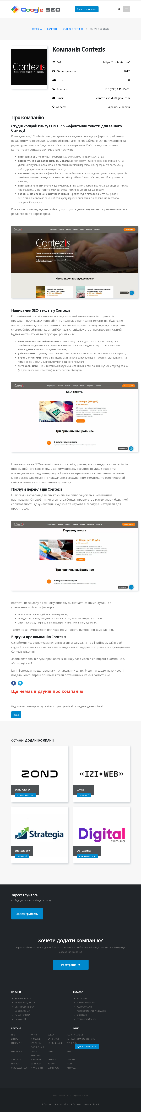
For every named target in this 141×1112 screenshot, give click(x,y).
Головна (37, 29)
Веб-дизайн (82, 1015)
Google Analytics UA (25, 1002)
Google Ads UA (22, 1010)
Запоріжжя (53, 1039)
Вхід (16, 715)
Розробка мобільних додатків (91, 1011)
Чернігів (52, 1059)
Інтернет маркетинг (86, 1003)
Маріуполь (16, 1051)
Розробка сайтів (84, 1007)
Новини (16, 992)
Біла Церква (53, 1068)
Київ (13, 1035)
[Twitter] (20, 683)
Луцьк (69, 1064)
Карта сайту (62, 1104)
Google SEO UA (22, 1015)
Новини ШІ (20, 1019)
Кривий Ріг (16, 1043)
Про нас (48, 1104)
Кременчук (36, 1059)
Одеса (51, 1035)
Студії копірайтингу (72, 29)
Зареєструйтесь (27, 914)
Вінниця (15, 1064)
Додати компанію (86, 9)
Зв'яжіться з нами (86, 1038)
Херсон (51, 1064)
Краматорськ (37, 1068)
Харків (34, 1035)
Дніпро (14, 1039)
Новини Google (23, 998)
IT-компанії (82, 998)
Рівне (69, 1051)
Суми (50, 1051)
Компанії (52, 29)
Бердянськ (36, 1064)
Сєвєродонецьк (19, 1068)
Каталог (78, 992)
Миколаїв (35, 1039)
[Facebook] (13, 683)
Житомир (15, 1059)
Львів (69, 1035)
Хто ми (80, 1034)
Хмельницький (55, 1043)
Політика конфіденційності (86, 1104)
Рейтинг (16, 1028)
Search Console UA (24, 1006)
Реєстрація (68, 965)
